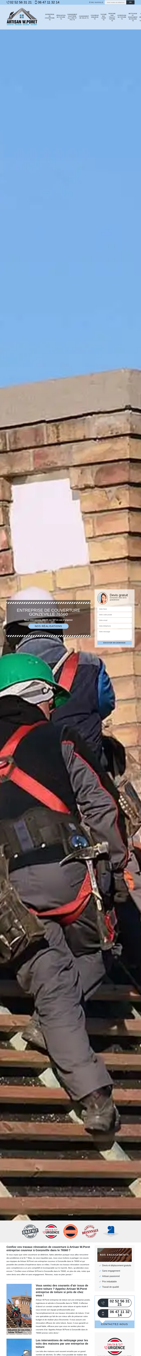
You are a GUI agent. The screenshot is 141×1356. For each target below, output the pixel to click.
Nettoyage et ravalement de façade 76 (132, 17)
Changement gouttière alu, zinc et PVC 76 (72, 17)
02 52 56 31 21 (21, 2)
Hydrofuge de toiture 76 (121, 17)
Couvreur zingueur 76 (95, 17)
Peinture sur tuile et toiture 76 (112, 17)
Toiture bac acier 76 (104, 17)
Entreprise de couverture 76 (50, 17)
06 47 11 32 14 (48, 2)
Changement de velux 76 (84, 17)
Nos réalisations (48, 626)
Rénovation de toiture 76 (60, 17)
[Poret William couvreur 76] (21, 17)
